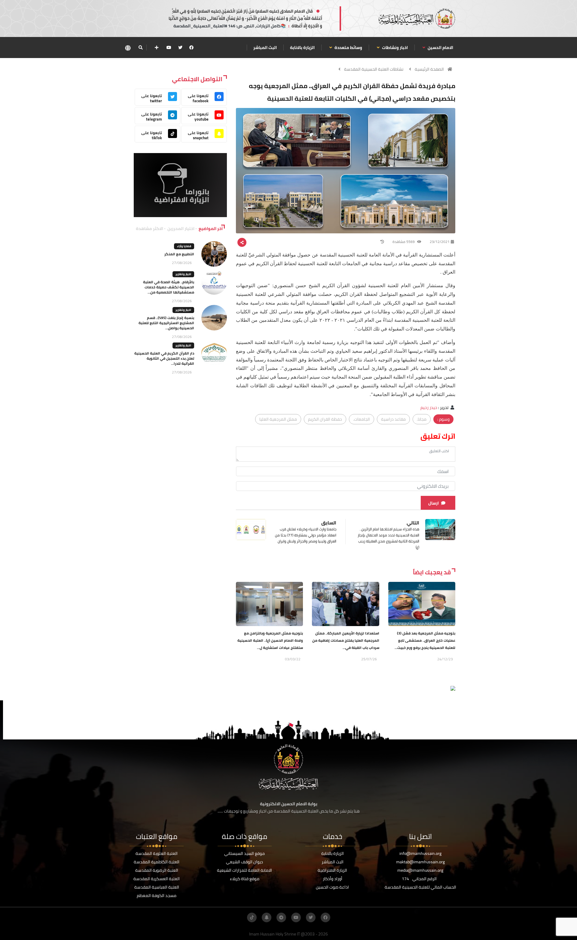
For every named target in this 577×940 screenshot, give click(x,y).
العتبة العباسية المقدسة (156, 887)
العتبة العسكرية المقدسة (156, 879)
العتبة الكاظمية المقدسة (156, 862)
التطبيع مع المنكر (179, 253)
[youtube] (168, 47)
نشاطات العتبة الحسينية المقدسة (373, 69)
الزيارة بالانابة (302, 47)
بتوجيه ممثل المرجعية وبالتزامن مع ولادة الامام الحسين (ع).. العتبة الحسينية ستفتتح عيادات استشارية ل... (270, 640)
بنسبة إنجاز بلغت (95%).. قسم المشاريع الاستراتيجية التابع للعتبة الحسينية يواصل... (166, 322)
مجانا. (421, 419)
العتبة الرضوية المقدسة (156, 870)
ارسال (433, 503)
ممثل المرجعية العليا (278, 419)
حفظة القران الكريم (325, 419)
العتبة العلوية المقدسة (157, 853)
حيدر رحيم (428, 407)
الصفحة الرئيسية (429, 69)
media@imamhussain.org (420, 870)
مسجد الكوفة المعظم (156, 895)
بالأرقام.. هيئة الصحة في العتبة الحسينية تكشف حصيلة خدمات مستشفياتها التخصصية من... (168, 287)
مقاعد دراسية (393, 419)
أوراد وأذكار (332, 879)
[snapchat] (266, 917)
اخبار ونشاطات (394, 47)
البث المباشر (265, 47)
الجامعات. (361, 419)
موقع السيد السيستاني (244, 853)
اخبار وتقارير (183, 274)
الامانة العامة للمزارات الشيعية (244, 870)
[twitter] (180, 47)
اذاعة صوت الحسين (332, 887)
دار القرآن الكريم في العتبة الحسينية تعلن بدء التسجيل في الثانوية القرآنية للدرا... (164, 358)
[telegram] (281, 917)
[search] (140, 48)
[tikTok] (252, 917)
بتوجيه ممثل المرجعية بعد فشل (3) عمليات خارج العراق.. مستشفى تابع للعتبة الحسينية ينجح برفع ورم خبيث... (425, 640)
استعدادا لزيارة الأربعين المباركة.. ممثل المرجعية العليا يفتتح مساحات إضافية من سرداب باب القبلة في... (345, 640)
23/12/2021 (440, 241)
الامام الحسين (440, 47)
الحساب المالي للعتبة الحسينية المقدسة (420, 887)
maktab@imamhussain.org (420, 862)
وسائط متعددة (348, 47)
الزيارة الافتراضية (332, 870)
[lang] (128, 48)
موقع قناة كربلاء (244, 879)
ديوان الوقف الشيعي (244, 862)
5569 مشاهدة (404, 241)
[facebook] (191, 47)
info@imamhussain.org (420, 853)
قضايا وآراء (184, 246)
